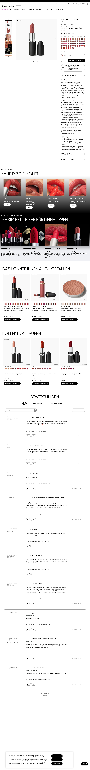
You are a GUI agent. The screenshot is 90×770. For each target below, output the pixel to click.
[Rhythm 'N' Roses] (56, 304)
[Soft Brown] (63, 304)
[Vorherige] (4, 304)
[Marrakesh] (75, 46)
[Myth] (11, 369)
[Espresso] (75, 304)
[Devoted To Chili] (6, 304)
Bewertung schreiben (56, 403)
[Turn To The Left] (8, 304)
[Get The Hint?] (84, 41)
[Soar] (77, 41)
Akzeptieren (57, 756)
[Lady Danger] (84, 46)
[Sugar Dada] (62, 48)
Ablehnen (56, 759)
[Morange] (23, 369)
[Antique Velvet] (77, 43)
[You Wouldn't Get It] (62, 43)
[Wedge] (65, 304)
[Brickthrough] (25, 304)
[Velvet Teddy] (66, 41)
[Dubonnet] (64, 369)
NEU (11, 9)
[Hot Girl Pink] (71, 39)
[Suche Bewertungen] (35, 410)
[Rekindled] (53, 304)
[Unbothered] (62, 39)
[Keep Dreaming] (64, 46)
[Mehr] (82, 41)
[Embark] (70, 304)
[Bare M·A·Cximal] (82, 39)
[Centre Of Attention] (62, 369)
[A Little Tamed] (42, 304)
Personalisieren (57, 763)
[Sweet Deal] (80, 41)
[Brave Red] (18, 369)
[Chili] (64, 48)
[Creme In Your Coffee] (13, 369)
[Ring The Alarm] (73, 46)
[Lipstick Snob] (64, 43)
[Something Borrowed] (44, 304)
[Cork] (68, 304)
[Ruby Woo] (80, 46)
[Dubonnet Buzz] (20, 304)
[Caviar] (84, 43)
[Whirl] (75, 41)
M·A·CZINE (46, 9)
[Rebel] (71, 369)
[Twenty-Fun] (11, 304)
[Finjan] (84, 304)
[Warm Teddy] (73, 41)
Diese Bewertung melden (76, 435)
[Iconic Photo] (80, 39)
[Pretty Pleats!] (39, 304)
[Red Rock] (68, 48)
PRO (52, 9)
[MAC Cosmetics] (11, 6)
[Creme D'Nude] (6, 369)
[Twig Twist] (73, 48)
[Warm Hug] (37, 304)
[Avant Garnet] (68, 46)
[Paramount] (73, 369)
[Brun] (77, 304)
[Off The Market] (18, 304)
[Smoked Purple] (80, 43)
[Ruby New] (27, 304)
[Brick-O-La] (69, 369)
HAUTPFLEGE (31, 9)
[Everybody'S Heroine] (47, 369)
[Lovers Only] (27, 369)
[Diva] (71, 43)
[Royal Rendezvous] (82, 304)
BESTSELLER (17, 9)
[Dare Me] (66, 39)
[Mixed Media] (73, 43)
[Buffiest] (46, 304)
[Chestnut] (49, 304)
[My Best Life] (15, 304)
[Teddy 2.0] (13, 304)
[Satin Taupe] (72, 304)
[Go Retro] (66, 46)
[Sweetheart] (25, 369)
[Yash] (75, 39)
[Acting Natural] (68, 39)
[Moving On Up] (23, 304)
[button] (84, 763)
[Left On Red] (20, 369)
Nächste (45, 695)
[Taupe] (71, 41)
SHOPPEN (7, 204)
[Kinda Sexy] (62, 41)
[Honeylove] (84, 39)
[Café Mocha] (64, 41)
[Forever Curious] (77, 46)
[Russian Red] (71, 46)
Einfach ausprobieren (78, 52)
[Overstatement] (66, 48)
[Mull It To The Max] (68, 41)
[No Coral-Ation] (82, 46)
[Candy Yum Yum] (66, 43)
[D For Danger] (62, 46)
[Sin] (75, 43)
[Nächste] (28, 304)
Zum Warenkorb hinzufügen (76, 60)
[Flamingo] (71, 48)
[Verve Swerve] (64, 39)
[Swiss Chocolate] (80, 304)
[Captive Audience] (68, 43)
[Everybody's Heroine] (82, 43)
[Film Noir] (15, 369)
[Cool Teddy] (77, 39)
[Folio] (73, 39)
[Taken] (51, 304)
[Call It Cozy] (8, 369)
